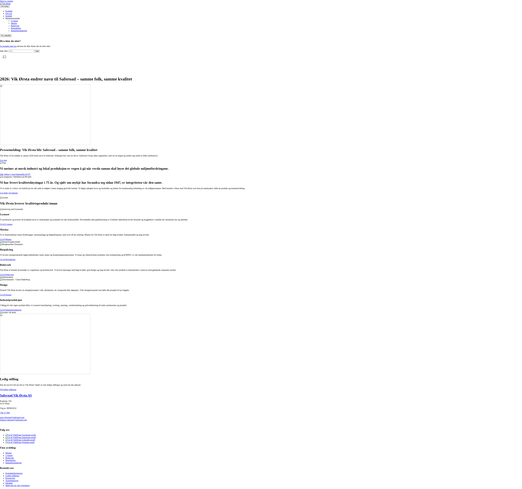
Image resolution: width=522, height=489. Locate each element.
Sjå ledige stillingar (8, 389)
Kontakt (8, 11)
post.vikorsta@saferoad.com (12, 417)
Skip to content (6, 1)
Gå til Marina (5, 239)
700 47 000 (5, 413)
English (8, 16)
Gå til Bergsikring (7, 259)
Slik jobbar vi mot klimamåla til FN (15, 174)
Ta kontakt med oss (8, 46)
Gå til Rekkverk (7, 274)
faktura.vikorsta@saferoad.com (13, 420)
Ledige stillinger (12, 476)
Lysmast (14, 21)
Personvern (10, 478)
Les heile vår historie (9, 193)
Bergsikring (16, 28)
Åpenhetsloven (11, 480)
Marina (14, 23)
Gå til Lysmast (6, 224)
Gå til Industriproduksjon (10, 310)
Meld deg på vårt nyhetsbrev (17, 485)
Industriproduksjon (19, 31)
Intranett (9, 483)
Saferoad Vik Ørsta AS (16, 395)
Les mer (3, 160)
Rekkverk (15, 26)
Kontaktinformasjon (14, 473)
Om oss (8, 13)
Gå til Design (5, 295)
